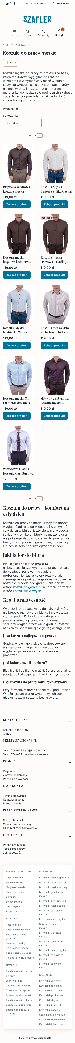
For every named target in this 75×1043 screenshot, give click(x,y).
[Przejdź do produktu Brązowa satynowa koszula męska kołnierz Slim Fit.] (18, 163)
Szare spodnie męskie (18, 990)
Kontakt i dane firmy (15, 729)
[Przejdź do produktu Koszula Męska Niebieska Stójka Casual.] (18, 304)
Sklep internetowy (33, 1037)
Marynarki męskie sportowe (54, 877)
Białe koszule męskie (17, 948)
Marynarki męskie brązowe (53, 882)
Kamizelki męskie (15, 892)
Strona (32, 135)
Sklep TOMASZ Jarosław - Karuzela (25, 754)
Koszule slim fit (14, 925)
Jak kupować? (12, 852)
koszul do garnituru (27, 587)
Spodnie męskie (14, 882)
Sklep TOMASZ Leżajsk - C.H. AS (24, 750)
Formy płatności (13, 820)
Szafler (7, 45)
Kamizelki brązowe (49, 1010)
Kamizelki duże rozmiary (52, 1024)
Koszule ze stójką (15, 943)
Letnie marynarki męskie (52, 919)
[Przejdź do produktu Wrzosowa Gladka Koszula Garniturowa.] (18, 445)
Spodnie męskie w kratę (19, 1000)
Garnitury (11, 897)
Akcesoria (11, 911)
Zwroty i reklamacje (15, 775)
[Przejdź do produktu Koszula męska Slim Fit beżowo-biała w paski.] (56, 304)
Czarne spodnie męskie (18, 985)
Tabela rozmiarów (14, 848)
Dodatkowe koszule (26, 45)
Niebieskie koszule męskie (20, 957)
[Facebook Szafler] (16, 3)
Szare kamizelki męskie (52, 1014)
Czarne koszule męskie (18, 953)
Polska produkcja (14, 844)
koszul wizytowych (27, 591)
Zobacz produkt (16, 204)
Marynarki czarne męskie (53, 950)
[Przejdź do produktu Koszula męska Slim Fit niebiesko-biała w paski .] (18, 375)
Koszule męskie (14, 877)
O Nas (7, 733)
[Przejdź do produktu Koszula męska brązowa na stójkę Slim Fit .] (56, 234)
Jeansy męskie (14, 980)
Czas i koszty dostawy (17, 824)
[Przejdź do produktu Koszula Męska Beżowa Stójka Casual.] (56, 163)
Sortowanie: (10, 115)
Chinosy (10, 976)
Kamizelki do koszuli (50, 1005)
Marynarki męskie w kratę (53, 887)
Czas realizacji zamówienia (20, 828)
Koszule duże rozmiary (18, 929)
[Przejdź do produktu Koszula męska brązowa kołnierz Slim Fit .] (18, 234)
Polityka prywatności (16, 778)
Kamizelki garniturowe (51, 995)
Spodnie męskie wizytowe (20, 971)
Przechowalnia (12, 803)
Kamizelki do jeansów (51, 985)
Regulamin (9, 771)
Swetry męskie (14, 902)
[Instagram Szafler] (8, 3)
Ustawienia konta (14, 799)
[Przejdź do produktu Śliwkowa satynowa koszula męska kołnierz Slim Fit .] (56, 375)
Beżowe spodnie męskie (19, 995)
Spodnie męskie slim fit (18, 1005)
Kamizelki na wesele (50, 981)
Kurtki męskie (13, 906)
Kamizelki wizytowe (50, 1000)
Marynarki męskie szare (52, 905)
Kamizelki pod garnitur (51, 990)
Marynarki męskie (15, 887)
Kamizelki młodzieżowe (52, 1019)
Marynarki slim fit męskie (52, 901)
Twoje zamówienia (14, 795)
